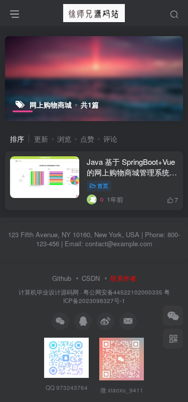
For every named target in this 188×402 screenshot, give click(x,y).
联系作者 (123, 278)
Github (61, 278)
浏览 (64, 139)
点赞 (87, 139)
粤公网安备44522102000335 (122, 292)
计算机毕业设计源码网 (49, 292)
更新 (41, 139)
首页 (102, 185)
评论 (110, 139)
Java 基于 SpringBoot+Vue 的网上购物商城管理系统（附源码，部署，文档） (131, 172)
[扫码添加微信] (173, 316)
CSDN (91, 278)
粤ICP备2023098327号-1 (116, 296)
